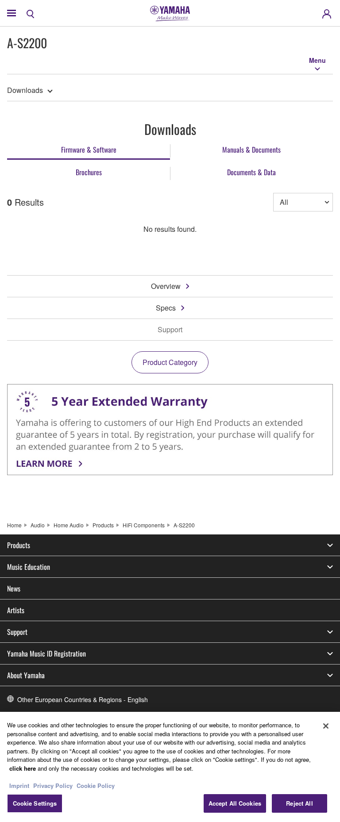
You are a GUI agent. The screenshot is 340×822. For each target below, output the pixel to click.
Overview (166, 286)
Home (14, 525)
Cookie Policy (96, 785)
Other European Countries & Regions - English (82, 699)
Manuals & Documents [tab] (251, 149)
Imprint (19, 785)
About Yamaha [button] (26, 675)
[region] (170, 767)
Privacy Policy (53, 785)
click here (22, 768)
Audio (38, 525)
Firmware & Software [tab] (88, 149)
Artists (15, 610)
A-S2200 (184, 525)
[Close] (326, 726)
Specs (166, 308)
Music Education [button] (28, 566)
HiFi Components (144, 525)
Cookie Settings (35, 803)
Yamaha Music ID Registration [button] (46, 653)
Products (103, 525)
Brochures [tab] (89, 172)
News (13, 588)
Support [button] (17, 631)
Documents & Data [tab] (251, 172)
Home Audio (69, 525)
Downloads (25, 90)
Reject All (299, 803)
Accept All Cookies (235, 803)
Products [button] (18, 545)
